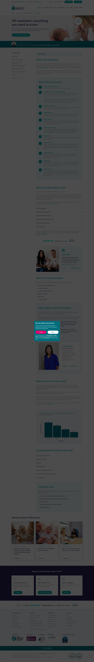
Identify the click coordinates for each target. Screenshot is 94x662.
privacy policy (49, 335)
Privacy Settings (46, 337)
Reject (53, 332)
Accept (41, 332)
